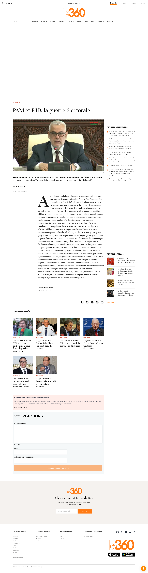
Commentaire (20, 424)
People (93, 22)
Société (52, 22)
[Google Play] (128, 554)
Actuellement (16, 22)
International (62, 22)
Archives (38, 541)
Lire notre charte (20, 407)
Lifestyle (101, 22)
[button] (143, 568)
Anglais (134, 3)
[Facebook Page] (117, 532)
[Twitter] (121, 532)
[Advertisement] (60, 54)
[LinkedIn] (130, 532)
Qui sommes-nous (41, 536)
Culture (71, 22)
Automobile (16, 550)
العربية (143, 3)
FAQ (61, 536)
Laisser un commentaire (58, 468)
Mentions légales (88, 536)
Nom (16, 448)
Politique (35, 22)
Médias (79, 22)
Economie (44, 22)
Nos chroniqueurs (18, 557)
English (124, 3)
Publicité (38, 538)
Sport (86, 22)
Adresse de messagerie (24, 457)
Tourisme (110, 22)
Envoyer (85, 511)
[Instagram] (134, 532)
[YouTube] (126, 532)
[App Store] (114, 554)
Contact (62, 538)
